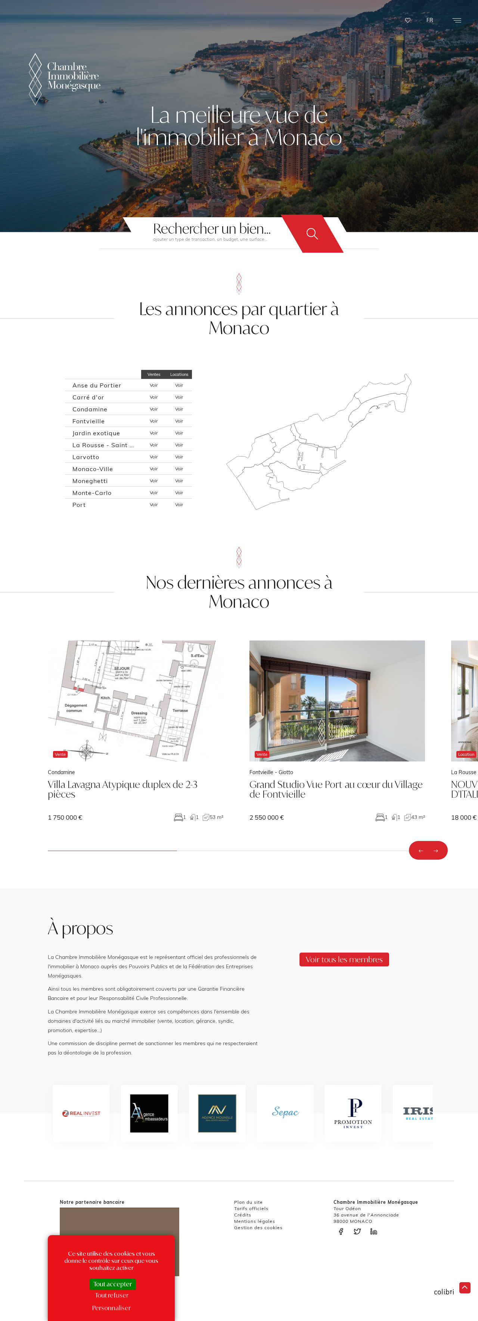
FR (429, 20)
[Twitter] (359, 1232)
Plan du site (248, 1202)
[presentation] (420, 850)
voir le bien (135, 731)
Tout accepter (112, 1284)
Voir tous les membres (344, 959)
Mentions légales (254, 1221)
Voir (154, 385)
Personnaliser (111, 1308)
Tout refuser (111, 1295)
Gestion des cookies (258, 1227)
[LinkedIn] (375, 1232)
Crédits (242, 1215)
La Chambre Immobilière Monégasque (64, 79)
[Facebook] (342, 1232)
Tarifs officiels (251, 1208)
